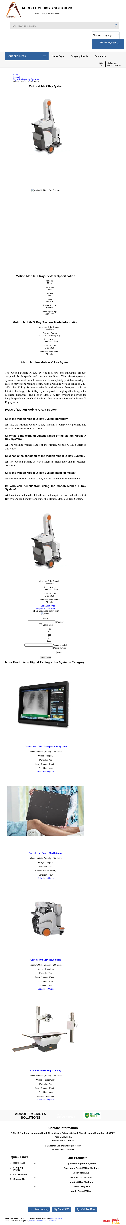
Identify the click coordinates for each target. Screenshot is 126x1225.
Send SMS (64, 1209)
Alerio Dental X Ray (81, 1191)
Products (17, 77)
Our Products (17, 56)
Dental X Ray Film (81, 1186)
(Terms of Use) (56, 1218)
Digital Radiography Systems (26, 79)
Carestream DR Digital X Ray (45, 1070)
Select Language (108, 42)
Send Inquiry (41, 1209)
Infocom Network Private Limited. (43, 1221)
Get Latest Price (47, 606)
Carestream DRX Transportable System (46, 746)
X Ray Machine (81, 1173)
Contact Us (100, 56)
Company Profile (79, 56)
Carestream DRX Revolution (45, 959)
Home (15, 75)
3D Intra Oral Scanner (81, 1177)
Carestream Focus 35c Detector (46, 853)
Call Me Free (88, 1209)
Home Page (58, 56)
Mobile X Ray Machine (81, 1182)
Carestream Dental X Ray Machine (81, 1168)
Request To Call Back (45, 608)
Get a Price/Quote (45, 771)
